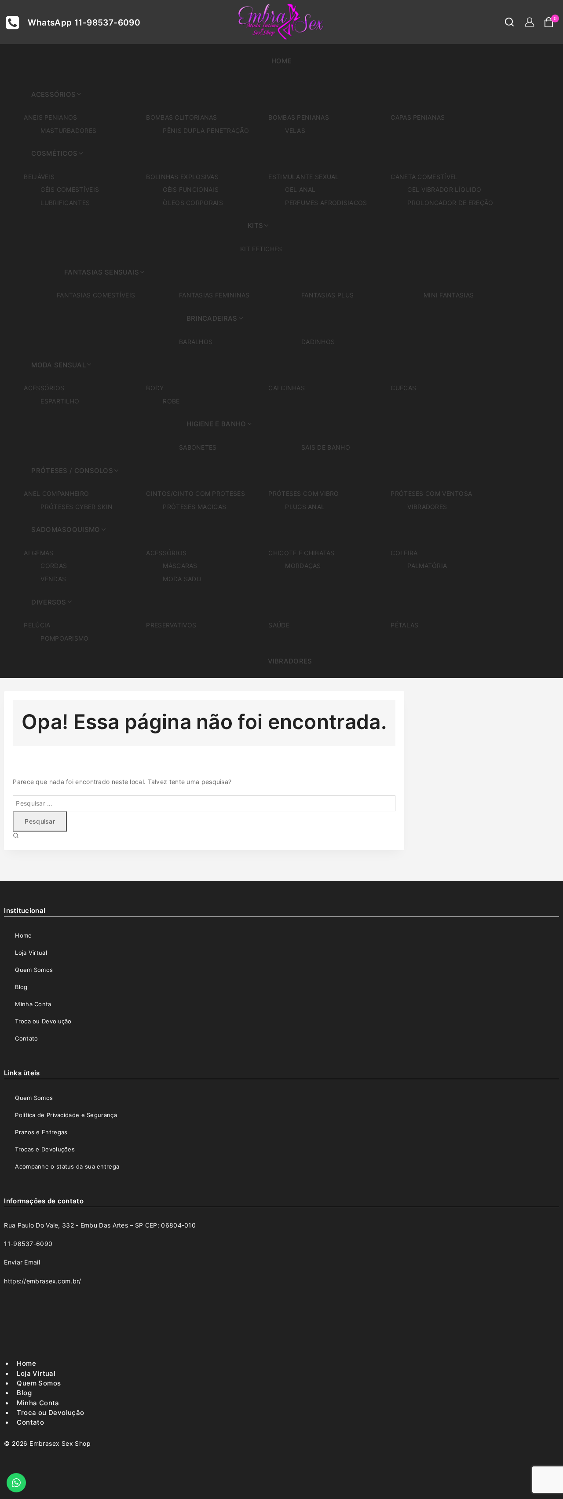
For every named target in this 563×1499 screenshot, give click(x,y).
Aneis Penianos (50, 117)
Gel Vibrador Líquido (444, 189)
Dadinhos (318, 341)
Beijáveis (39, 176)
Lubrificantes (65, 202)
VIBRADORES (290, 661)
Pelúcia (37, 625)
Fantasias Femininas (214, 295)
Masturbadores (68, 130)
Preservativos (171, 625)
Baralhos (195, 341)
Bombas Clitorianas (181, 117)
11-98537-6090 (28, 1243)
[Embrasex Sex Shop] (281, 22)
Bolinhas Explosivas (182, 176)
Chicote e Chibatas (301, 553)
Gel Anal (300, 189)
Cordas (53, 565)
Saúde (278, 625)
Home (281, 61)
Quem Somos (34, 969)
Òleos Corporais (193, 202)
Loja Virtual (31, 952)
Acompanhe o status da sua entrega (67, 1166)
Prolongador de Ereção (450, 202)
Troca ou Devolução (43, 1021)
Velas (295, 130)
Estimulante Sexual (303, 176)
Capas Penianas (418, 117)
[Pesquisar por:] (204, 802)
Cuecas (403, 388)
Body (155, 388)
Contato (26, 1038)
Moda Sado (182, 579)
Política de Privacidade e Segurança (66, 1114)
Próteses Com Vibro (303, 493)
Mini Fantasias (449, 295)
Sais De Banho (325, 447)
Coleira (404, 553)
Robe (171, 401)
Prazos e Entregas (41, 1132)
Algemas (38, 553)
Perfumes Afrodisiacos (326, 202)
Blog (21, 986)
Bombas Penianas (298, 117)
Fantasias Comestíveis (96, 295)
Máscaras (180, 565)
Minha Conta (33, 1004)
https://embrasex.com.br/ (42, 1281)
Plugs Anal (305, 506)
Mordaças (303, 565)
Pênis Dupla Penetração (206, 130)
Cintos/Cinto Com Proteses (195, 493)
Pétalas (404, 625)
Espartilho (59, 401)
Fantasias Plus (327, 295)
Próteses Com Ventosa (431, 493)
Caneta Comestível (424, 176)
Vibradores (427, 506)
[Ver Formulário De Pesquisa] (505, 22)
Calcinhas (286, 388)
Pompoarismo (64, 638)
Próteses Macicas (194, 506)
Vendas (53, 579)
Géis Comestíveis (69, 189)
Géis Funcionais (191, 189)
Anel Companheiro (56, 493)
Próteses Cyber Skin (76, 506)
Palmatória (427, 565)
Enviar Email (22, 1262)
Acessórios (44, 388)
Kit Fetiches (261, 249)
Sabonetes (198, 447)
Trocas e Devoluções (45, 1149)
